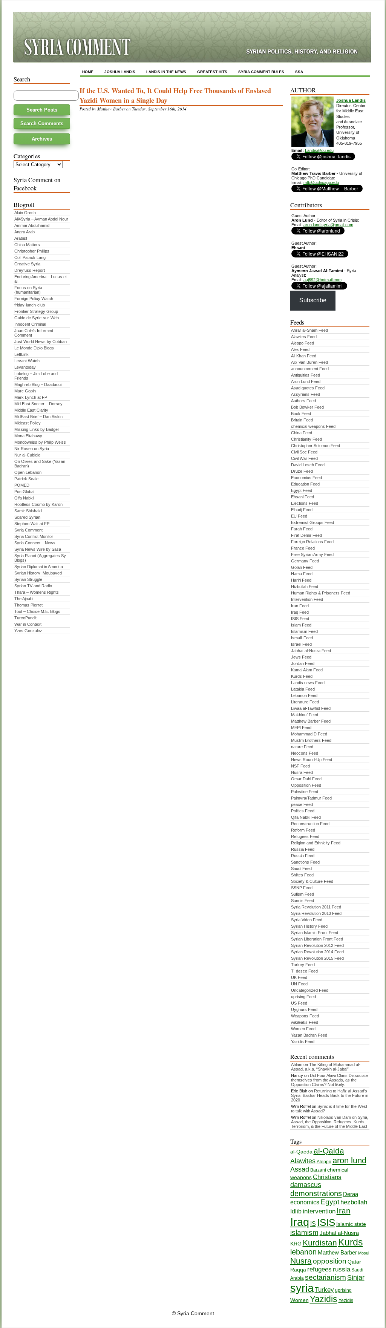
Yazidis (323, 1299)
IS (313, 1224)
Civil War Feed (304, 458)
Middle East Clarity (31, 410)
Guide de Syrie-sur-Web (36, 318)
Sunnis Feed (302, 900)
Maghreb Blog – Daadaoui (37, 384)
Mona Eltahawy (28, 435)
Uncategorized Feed (309, 990)
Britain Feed (302, 420)
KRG (296, 1244)
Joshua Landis (119, 72)
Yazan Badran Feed (309, 1035)
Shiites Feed (302, 875)
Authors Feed (303, 400)
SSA (299, 72)
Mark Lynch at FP (30, 397)
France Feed (303, 548)
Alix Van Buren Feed (309, 362)
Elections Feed (304, 503)
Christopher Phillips (31, 251)
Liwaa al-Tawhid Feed (311, 708)
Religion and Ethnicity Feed (315, 843)
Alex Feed (300, 349)
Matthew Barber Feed (311, 721)
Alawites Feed (304, 336)
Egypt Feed (301, 490)
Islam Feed (301, 625)
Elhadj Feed (301, 509)
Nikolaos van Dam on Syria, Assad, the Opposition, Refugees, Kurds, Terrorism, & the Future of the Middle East (329, 1122)
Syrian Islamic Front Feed (314, 932)
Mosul (363, 1253)
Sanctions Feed (305, 862)
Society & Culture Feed (312, 881)
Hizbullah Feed (304, 586)
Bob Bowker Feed (307, 407)
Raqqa (298, 1270)
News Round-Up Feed (311, 759)
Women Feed (303, 1028)
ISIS (326, 1222)
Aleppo (324, 1161)
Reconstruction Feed (310, 823)
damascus (305, 1185)
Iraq (299, 1222)
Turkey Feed (303, 964)
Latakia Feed (303, 689)
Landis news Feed (308, 682)
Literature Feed (305, 702)
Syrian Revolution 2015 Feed (317, 958)
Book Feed (301, 413)
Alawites (303, 1161)
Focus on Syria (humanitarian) (28, 289)
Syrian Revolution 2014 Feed (317, 952)
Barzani (318, 1170)
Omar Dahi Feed (306, 779)
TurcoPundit (25, 618)
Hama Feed (301, 573)
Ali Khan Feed (303, 356)
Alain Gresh (25, 212)
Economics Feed (306, 477)
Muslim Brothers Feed (311, 740)
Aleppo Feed (302, 343)
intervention (319, 1211)
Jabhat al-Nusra (339, 1233)
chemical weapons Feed (313, 426)
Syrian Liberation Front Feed (317, 939)
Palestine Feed (304, 791)
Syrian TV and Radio (33, 586)
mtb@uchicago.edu (321, 182)
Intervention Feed (307, 599)
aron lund (349, 1160)
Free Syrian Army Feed (312, 554)
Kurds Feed (301, 676)
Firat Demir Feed (306, 535)
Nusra (301, 1260)
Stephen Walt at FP (31, 523)
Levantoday (25, 367)
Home (87, 72)
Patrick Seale (26, 478)
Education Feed (305, 484)
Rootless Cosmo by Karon (38, 504)
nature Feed (302, 746)
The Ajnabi (23, 598)
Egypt (329, 1202)
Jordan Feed (302, 663)
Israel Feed (301, 644)
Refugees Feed (305, 836)
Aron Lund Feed (305, 381)
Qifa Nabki (24, 498)
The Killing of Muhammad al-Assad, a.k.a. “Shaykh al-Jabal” (325, 1066)
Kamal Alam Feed (307, 670)
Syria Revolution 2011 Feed (316, 907)
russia (341, 1269)
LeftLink (21, 354)
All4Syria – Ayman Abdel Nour (41, 219)
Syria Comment (28, 530)
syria (302, 1288)
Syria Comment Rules (261, 72)
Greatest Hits (212, 72)
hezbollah (353, 1202)
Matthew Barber (337, 1253)
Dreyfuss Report (29, 270)
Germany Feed (305, 561)
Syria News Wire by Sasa (37, 549)
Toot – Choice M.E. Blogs (37, 611)
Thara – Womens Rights (36, 592)
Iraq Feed (300, 612)
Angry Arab (24, 232)
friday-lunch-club (29, 305)
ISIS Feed (300, 618)
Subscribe (312, 300)
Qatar (354, 1262)
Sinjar (356, 1277)
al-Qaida (329, 1150)
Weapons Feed (305, 1016)
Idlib (296, 1211)
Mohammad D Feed (309, 734)
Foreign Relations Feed (312, 541)
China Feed (301, 432)
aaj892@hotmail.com (322, 279)
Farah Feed (301, 529)
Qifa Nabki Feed (306, 817)
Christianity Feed (306, 439)
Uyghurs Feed (304, 1009)
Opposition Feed (306, 785)
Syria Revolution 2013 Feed (316, 913)
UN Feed (299, 984)
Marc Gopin (25, 391)
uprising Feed (303, 996)
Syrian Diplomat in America (38, 566)
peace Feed (302, 804)
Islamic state (351, 1224)
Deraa (350, 1194)
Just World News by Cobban (40, 341)
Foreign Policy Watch (33, 298)
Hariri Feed (301, 580)
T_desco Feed (304, 971)
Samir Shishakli (28, 511)
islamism (304, 1232)
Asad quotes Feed (308, 388)
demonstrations (316, 1193)
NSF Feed (300, 766)
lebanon (303, 1252)
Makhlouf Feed (304, 714)
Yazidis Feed (302, 1041)
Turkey (324, 1289)
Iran (344, 1210)
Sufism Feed (302, 894)
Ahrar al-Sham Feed (309, 330)
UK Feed (299, 977)
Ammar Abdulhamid (31, 225)
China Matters (27, 244)
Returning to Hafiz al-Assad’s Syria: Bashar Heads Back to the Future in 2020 (329, 1095)
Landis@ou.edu (319, 150)
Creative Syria (27, 264)
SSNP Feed (301, 887)
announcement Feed (310, 368)
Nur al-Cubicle (27, 455)
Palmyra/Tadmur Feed (311, 798)
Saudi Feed (301, 868)
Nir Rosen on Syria (31, 448)
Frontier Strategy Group (36, 311)
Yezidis (346, 1300)
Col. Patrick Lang (30, 257)
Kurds (350, 1242)
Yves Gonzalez (28, 630)
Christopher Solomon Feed (315, 445)
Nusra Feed (302, 772)
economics (304, 1202)
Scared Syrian (27, 517)
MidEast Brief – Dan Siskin (38, 416)
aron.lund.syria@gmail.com (328, 224)
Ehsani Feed (302, 497)
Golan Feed (301, 567)
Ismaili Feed (302, 638)
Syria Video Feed (306, 919)
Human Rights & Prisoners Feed (320, 593)
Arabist (20, 238)
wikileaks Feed (304, 1022)
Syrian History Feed (309, 926)
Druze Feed (302, 471)
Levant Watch (27, 360)
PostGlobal (24, 491)
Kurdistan (320, 1242)
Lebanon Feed (304, 695)
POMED (21, 485)
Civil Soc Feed (304, 452)
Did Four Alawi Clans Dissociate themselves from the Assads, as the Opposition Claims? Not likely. (329, 1080)
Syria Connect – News (34, 543)
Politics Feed (302, 811)
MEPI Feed (301, 727)
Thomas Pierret (28, 605)
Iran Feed (300, 605)
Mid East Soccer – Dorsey (38, 403)
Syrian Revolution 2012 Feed (317, 945)
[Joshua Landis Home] (312, 145)
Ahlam (296, 1064)
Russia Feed (302, 849)
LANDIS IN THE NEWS (166, 72)
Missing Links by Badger (36, 429)
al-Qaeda (301, 1152)
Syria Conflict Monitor (33, 536)
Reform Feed (303, 830)
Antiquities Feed (305, 375)
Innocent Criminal (30, 324)
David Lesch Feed (308, 465)
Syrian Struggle (28, 579)
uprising (343, 1290)
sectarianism (325, 1277)
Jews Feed (301, 657)
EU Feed (299, 516)
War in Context (27, 624)
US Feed (299, 1003)
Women (299, 1300)
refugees (319, 1269)
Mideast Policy (27, 423)
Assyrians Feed (305, 394)
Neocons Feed (304, 753)
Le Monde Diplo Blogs (34, 348)
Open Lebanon (27, 472)
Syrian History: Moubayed (38, 573)
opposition (329, 1261)
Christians (327, 1177)
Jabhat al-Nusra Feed (311, 650)
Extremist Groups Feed (312, 522)
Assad (299, 1169)
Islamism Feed (304, 631)
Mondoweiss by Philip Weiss (40, 442)
